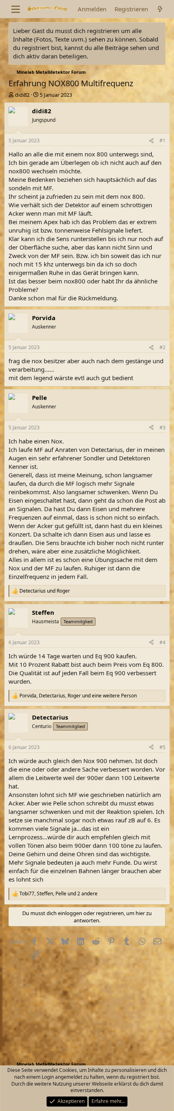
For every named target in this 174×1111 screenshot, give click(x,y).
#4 (162, 642)
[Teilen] (151, 141)
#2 (162, 347)
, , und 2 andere (58, 893)
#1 (162, 140)
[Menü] (15, 9)
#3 (162, 427)
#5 (162, 747)
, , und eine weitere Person (78, 696)
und (44, 591)
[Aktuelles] (160, 9)
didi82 (22, 94)
